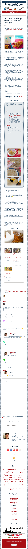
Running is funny (14, 511)
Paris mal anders (14, 519)
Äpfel (11, 489)
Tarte (5, 486)
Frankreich (12, 472)
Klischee (22, 477)
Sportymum (14, 508)
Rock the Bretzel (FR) (14, 499)
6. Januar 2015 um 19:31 (9, 314)
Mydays (20, 96)
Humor (10, 477)
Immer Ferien (13, 503)
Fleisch (6, 472)
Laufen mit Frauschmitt (14, 509)
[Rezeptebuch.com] (9, 534)
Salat (12, 481)
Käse (9, 479)
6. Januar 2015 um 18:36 (9, 321)
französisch (9, 475)
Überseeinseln (15, 489)
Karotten (14, 477)
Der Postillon (14, 516)
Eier (8, 469)
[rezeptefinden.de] (18, 534)
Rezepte (21, 29)
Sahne (10, 481)
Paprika (22, 479)
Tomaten (9, 486)
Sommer (16, 484)
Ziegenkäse (18, 488)
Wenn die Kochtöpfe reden (14, 4)
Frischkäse (16, 475)
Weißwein (6, 488)
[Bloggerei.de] (17, 535)
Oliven (19, 479)
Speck (23, 484)
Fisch (24, 469)
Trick (12, 486)
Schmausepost (14, 500)
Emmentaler (17, 469)
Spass (20, 484)
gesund (21, 475)
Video (15, 486)
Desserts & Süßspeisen (12, 29)
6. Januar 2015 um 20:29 (11, 334)
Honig (8, 477)
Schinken (16, 481)
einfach (12, 469)
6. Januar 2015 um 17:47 (11, 353)
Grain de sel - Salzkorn (14, 502)
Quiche (6, 481)
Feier (21, 469)
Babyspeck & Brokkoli (14, 498)
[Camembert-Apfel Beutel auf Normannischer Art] (8, 269)
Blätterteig (5, 469)
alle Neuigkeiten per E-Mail (14, 462)
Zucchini (22, 488)
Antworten (4, 301)
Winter (10, 488)
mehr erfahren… (14, 441)
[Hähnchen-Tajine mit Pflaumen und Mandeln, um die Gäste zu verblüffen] (17, 250)
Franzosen (20, 472)
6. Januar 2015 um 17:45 (11, 372)
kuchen (6, 479)
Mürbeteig (16, 479)
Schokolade (12, 484)
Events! (18, 29)
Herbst (4, 477)
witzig (13, 488)
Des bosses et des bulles (14, 507)
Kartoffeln (19, 477)
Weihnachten (20, 486)
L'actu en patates (14, 514)
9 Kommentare (8, 30)
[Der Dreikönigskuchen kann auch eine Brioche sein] (8, 250)
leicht (12, 479)
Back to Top (14, 544)
